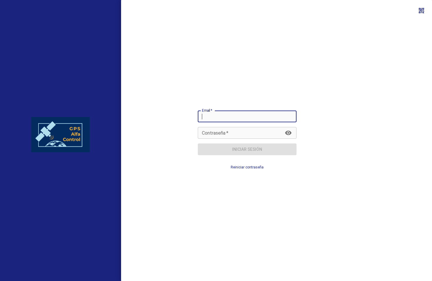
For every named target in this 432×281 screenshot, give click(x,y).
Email (207, 110)
